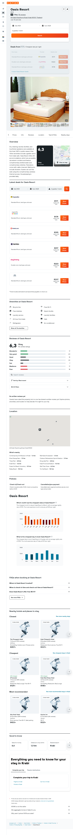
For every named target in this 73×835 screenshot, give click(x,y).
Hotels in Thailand (37, 823)
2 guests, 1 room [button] (17, 31)
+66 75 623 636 (16, 20)
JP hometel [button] (13, 678)
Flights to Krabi (18, 782)
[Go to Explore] (3, 22)
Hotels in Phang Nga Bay (15, 824)
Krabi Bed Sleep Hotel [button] (47, 678)
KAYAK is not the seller (18, 806)
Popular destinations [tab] (33, 770)
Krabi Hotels (28, 824)
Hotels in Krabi (18, 784)
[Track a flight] (3, 26)
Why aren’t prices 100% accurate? (22, 813)
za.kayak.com (12, 823)
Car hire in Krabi (44, 782)
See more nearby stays (63, 616)
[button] (3, 3)
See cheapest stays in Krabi (61, 653)
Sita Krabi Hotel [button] (15, 714)
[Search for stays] (3, 13)
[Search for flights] (3, 9)
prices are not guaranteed (47, 801)
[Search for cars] (3, 17)
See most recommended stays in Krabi (58, 691)
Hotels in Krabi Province (50, 823)
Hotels (20, 823)
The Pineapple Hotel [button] (16, 639)
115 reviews (22, 15)
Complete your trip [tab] (18, 770)
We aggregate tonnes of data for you (23, 810)
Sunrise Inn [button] (44, 714)
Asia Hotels (27, 823)
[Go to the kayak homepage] (13, 3)
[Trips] (3, 31)
